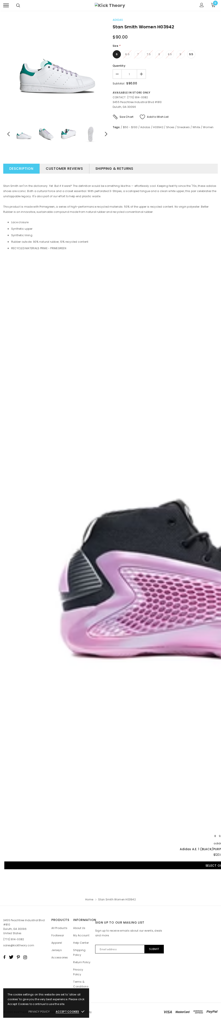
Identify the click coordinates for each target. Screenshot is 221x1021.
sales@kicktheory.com (18, 945)
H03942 (158, 127)
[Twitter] (11, 957)
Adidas (118, 20)
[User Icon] (202, 5)
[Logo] (110, 5)
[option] (57, 69)
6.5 (127, 54)
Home (89, 899)
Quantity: (119, 66)
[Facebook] (4, 957)
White (196, 127)
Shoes (170, 127)
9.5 (191, 54)
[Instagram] (25, 957)
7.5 (149, 54)
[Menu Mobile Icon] (6, 5)
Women (208, 127)
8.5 (170, 54)
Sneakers (183, 127)
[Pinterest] (18, 957)
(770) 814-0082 (13, 939)
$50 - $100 (130, 127)
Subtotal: (119, 83)
